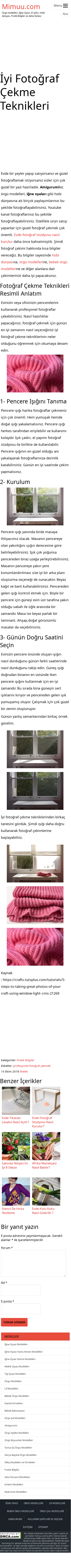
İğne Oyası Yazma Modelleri (20, 1359)
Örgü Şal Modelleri (15, 1418)
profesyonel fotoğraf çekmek (32, 1066)
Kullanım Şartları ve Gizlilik (45, 1519)
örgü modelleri (31, 262)
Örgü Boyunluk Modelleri (19, 1440)
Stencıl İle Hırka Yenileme (13, 1211)
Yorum (7, 1248)
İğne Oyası (11, 1503)
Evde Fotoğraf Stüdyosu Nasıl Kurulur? (42, 1122)
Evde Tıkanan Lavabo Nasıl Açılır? (15, 1120)
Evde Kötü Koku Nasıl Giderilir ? (43, 1211)
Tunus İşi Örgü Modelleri (18, 1447)
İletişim (27, 1527)
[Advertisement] (35, 45)
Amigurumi (11, 1425)
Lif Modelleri (11, 1388)
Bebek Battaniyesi (15, 1410)
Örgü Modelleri (13, 1381)
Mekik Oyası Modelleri (17, 1366)
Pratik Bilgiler (25, 1060)
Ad (4, 1283)
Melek (24, 1071)
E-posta (7, 1301)
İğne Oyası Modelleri (16, 1344)
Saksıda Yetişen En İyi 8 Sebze (15, 1165)
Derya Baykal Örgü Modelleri (21, 1455)
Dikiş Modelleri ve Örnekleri (20, 1462)
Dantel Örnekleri (14, 1403)
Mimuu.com (21, 6)
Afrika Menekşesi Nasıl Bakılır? (44, 1165)
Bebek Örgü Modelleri (17, 1396)
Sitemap (43, 1527)
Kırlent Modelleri (14, 1484)
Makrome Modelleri (16, 1491)
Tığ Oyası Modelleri (15, 1373)
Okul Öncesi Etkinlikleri (17, 1477)
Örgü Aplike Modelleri (17, 1432)
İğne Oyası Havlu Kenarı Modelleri (23, 1351)
